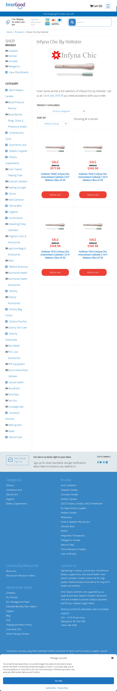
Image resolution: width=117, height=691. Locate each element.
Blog (8, 615)
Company (10, 592)
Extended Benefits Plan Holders (21, 606)
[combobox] (90, 22)
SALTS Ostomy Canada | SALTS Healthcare (82, 503)
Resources (11, 570)
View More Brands (18, 72)
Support (10, 610)
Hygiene (13, 211)
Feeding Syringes (17, 187)
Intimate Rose (67, 526)
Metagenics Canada (70, 540)
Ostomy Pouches (18, 321)
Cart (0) (97, 6)
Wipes (11, 431)
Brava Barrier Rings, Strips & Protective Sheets (17, 120)
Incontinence (16, 217)
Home (9, 31)
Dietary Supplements (16, 503)
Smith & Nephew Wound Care (75, 521)
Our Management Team (18, 601)
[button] (112, 657)
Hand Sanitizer (16, 199)
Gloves (12, 193)
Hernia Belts (15, 205)
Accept (58, 680)
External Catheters (18, 181)
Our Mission (12, 597)
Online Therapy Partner (17, 633)
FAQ (8, 620)
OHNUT (64, 530)
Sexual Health (16, 382)
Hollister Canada (69, 498)
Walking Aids (15, 424)
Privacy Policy (62, 687)
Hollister (12, 56)
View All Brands (68, 553)
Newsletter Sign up (20, 460)
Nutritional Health (17, 272)
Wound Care (15, 437)
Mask (11, 260)
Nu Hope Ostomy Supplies (73, 508)
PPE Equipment (16, 364)
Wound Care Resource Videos (20, 575)
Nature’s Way (67, 544)
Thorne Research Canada (73, 549)
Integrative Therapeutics (73, 535)
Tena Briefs (14, 388)
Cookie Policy (51, 687)
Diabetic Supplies (18, 151)
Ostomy (13, 291)
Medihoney (66, 517)
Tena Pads (13, 394)
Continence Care (17, 144)
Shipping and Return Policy (19, 624)
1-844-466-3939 (69, 625)
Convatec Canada (69, 494)
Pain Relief (14, 345)
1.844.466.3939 (52, 95)
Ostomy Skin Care (17, 327)
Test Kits (12, 400)
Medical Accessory (18, 266)
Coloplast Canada (69, 489)
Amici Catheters (68, 485)
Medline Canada (68, 512)
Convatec (13, 61)
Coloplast (13, 50)
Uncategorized (15, 406)
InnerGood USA (13, 629)
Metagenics (14, 66)
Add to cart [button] (55, 194)
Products (19, 31)
